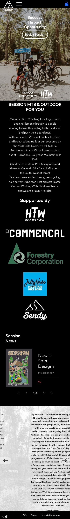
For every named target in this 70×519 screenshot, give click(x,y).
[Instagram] (3, 516)
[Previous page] (26, 393)
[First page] (18, 393)
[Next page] (44, 393)
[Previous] (5, 460)
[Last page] (52, 393)
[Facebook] (6, 516)
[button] (67, 4)
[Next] (64, 460)
